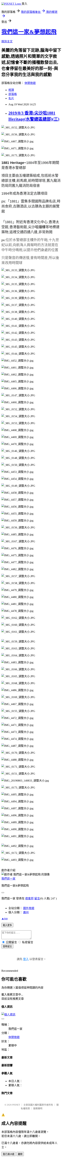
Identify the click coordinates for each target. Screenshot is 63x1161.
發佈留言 (7, 946)
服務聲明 (37, 1108)
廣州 (26, 912)
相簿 (11, 89)
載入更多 (7, 925)
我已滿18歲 (8, 1154)
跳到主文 (7, 41)
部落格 (12, 94)
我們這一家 (8, 878)
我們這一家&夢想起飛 (29, 32)
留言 (37, 898)
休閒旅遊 (30, 83)
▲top (4, 918)
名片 (11, 98)
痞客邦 (29, 898)
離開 (20, 1154)
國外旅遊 (28, 908)
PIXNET (16, 1104)
